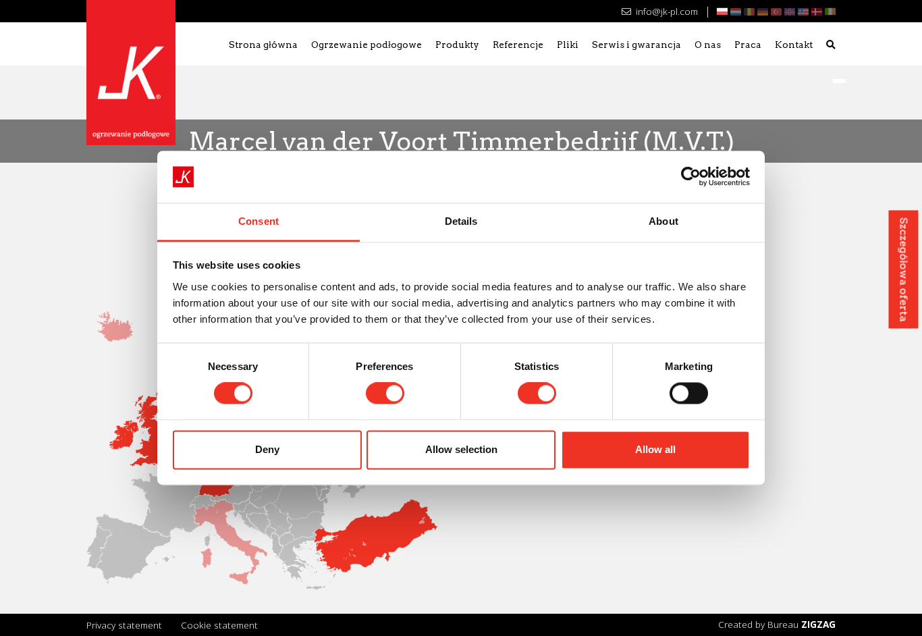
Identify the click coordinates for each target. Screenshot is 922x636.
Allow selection (461, 449)
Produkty (457, 44)
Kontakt (794, 44)
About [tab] (663, 221)
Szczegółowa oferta (904, 269)
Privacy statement (124, 624)
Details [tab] (461, 221)
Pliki (567, 44)
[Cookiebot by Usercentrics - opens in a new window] (691, 177)
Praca (747, 44)
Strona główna (263, 44)
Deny (267, 449)
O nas (708, 44)
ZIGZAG (818, 624)
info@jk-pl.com (665, 11)
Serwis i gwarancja (636, 44)
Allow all (655, 449)
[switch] (385, 393)
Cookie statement (219, 624)
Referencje (518, 44)
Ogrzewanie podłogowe (366, 44)
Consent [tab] (258, 221)
